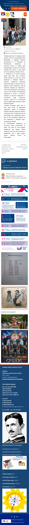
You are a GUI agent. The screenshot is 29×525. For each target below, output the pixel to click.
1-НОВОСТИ (17, 49)
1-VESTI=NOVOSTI (9, 49)
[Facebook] (3, 8)
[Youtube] (6, 8)
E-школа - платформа (18, 8)
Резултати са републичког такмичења (14, 53)
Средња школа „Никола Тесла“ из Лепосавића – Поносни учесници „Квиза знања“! (8, 149)
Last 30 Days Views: (8, 480)
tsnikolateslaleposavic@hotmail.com (14, 3)
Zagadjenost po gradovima (10, 449)
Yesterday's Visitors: (8, 477)
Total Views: (6, 487)
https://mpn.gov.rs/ (6, 182)
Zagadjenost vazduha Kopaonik (11, 452)
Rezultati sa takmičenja (9, 51)
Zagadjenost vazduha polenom (11, 454)
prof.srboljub (8, 47)
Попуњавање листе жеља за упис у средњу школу (15, 5)
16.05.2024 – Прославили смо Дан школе (22, 147)
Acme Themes (20, 522)
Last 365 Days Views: (8, 483)
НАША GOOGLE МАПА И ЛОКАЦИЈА (12, 379)
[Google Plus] (9, 8)
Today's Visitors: (7, 474)
